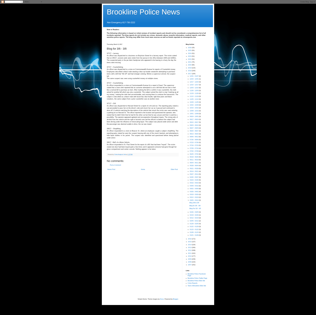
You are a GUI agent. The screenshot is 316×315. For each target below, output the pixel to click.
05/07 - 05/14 (194, 174)
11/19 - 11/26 (194, 93)
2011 (190, 253)
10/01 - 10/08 (194, 114)
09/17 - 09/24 (194, 119)
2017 (190, 74)
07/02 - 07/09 (194, 151)
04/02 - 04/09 (194, 189)
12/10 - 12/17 (194, 85)
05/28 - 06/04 (194, 165)
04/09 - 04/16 (194, 186)
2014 (190, 245)
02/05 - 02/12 (194, 221)
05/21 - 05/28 (194, 168)
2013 (190, 247)
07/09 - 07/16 (194, 148)
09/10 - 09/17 (194, 122)
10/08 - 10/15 (194, 111)
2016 (190, 239)
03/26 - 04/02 (194, 191)
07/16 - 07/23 (194, 145)
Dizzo (162, 299)
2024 (190, 53)
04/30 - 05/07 (194, 177)
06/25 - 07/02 (194, 154)
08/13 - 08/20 (194, 134)
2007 (190, 265)
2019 (190, 68)
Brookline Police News (143, 12)
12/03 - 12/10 (194, 88)
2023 (190, 56)
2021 (190, 62)
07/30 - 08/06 (194, 140)
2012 (190, 250)
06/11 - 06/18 (194, 160)
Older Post (174, 169)
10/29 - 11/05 (194, 102)
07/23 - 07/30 (194, 142)
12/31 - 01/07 (194, 76)
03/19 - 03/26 (194, 194)
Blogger (175, 299)
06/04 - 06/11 (194, 163)
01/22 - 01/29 (194, 226)
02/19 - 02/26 (194, 215)
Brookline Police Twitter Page (197, 278)
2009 (190, 259)
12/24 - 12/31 (194, 79)
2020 (190, 65)
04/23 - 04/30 (194, 180)
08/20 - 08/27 (194, 131)
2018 (190, 71)
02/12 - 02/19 (194, 218)
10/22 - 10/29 (194, 105)
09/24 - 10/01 (194, 116)
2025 (190, 50)
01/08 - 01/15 (194, 232)
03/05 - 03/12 (194, 200)
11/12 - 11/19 (194, 96)
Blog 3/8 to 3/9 (194, 203)
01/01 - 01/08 (194, 235)
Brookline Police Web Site (196, 281)
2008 (190, 262)
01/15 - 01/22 (194, 229)
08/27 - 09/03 (194, 128)
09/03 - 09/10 (194, 125)
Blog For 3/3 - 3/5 (195, 208)
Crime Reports (192, 283)
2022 (190, 59)
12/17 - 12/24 (194, 82)
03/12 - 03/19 (194, 197)
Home (143, 169)
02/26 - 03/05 (194, 212)
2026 (190, 47)
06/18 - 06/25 (194, 157)
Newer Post (111, 169)
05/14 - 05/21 (194, 171)
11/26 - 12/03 (194, 90)
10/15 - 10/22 (194, 108)
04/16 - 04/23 (194, 183)
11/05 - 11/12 (194, 99)
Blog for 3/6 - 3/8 (194, 206)
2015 (190, 242)
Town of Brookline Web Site (197, 286)
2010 (190, 256)
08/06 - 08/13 (194, 137)
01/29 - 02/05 (194, 224)
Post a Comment (115, 165)
